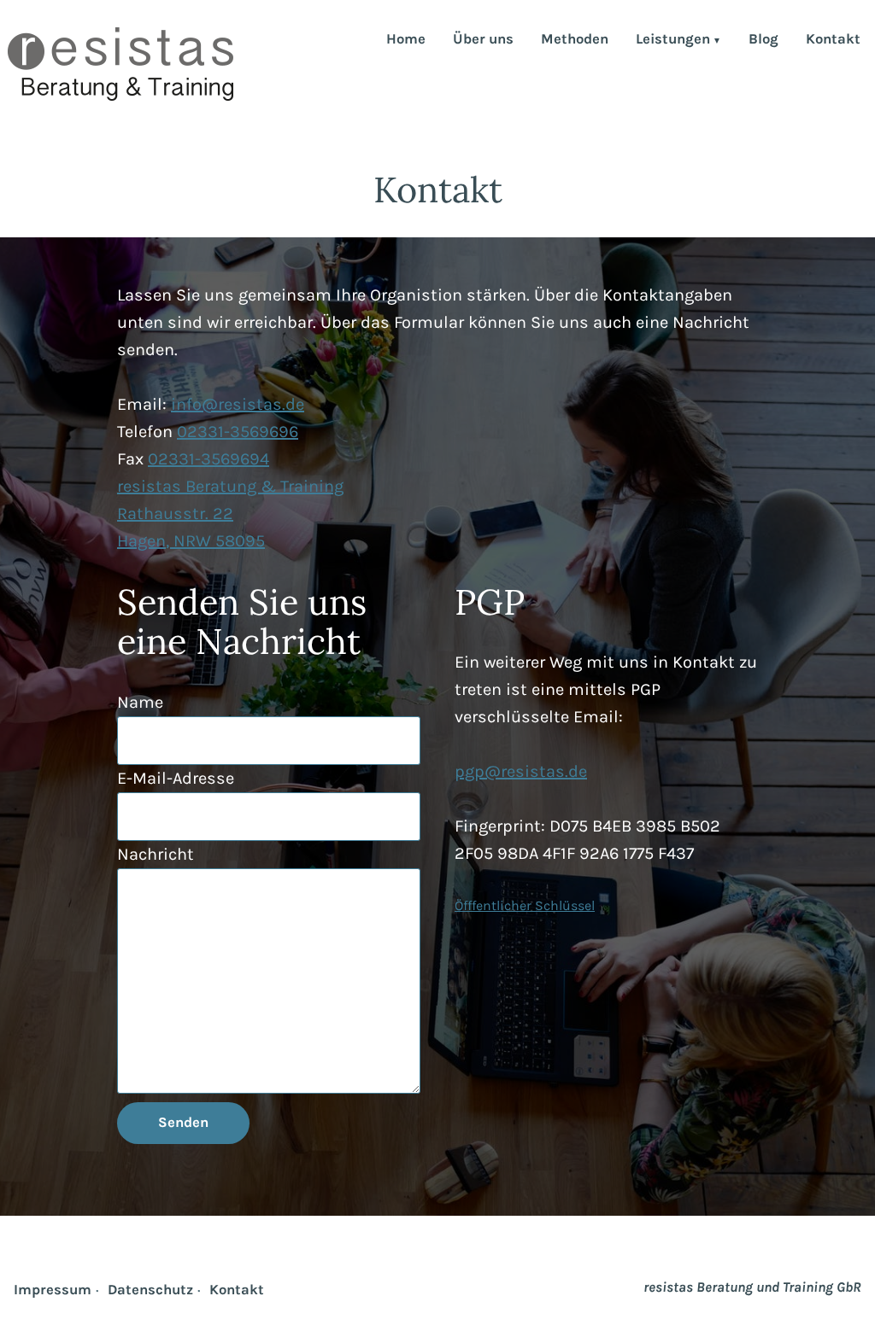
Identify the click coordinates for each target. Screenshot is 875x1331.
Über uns (483, 40)
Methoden (574, 40)
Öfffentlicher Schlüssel (525, 905)
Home (406, 40)
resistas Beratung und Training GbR (752, 1287)
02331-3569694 (208, 459)
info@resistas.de (237, 404)
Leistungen (673, 40)
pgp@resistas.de (521, 771)
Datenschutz (150, 1289)
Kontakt (833, 40)
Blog (763, 40)
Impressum (52, 1289)
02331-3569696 (237, 431)
